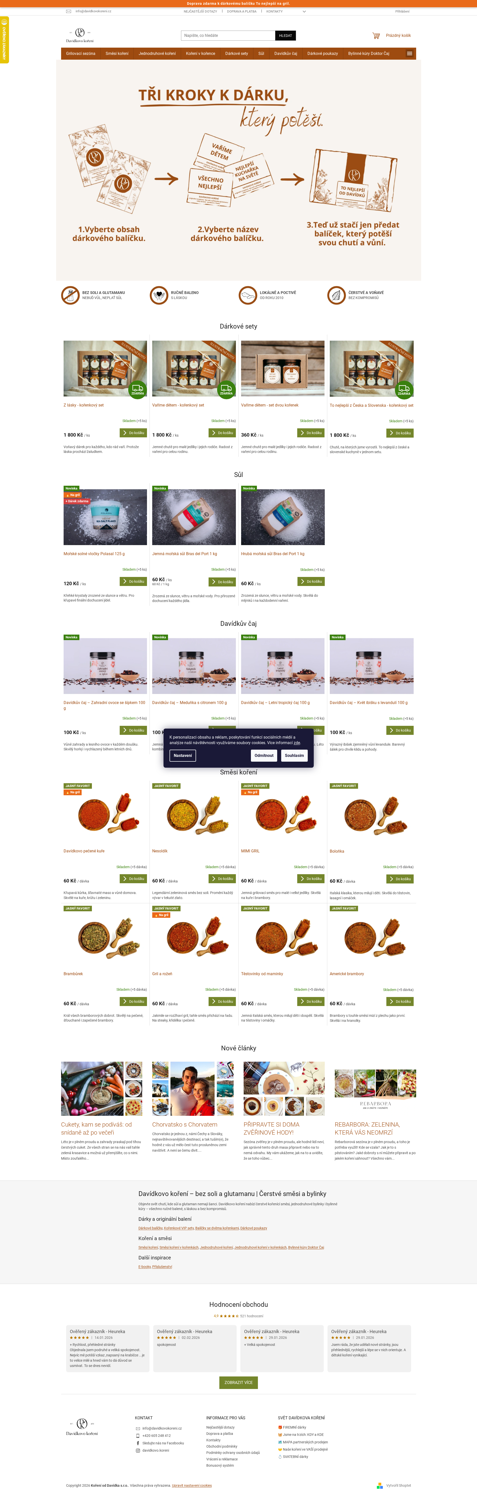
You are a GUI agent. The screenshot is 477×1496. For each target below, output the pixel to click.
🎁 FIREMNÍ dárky (292, 1427)
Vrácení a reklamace (222, 1459)
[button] (83, 170)
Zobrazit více (239, 1382)
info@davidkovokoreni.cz (162, 1428)
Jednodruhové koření (216, 1247)
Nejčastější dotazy (200, 11)
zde (297, 742)
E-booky (144, 1267)
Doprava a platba (241, 11)
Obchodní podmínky (221, 1446)
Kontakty (274, 11)
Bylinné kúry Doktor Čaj (306, 1247)
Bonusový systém (220, 1465)
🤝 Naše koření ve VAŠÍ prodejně (303, 1449)
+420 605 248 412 (156, 1436)
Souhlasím (294, 755)
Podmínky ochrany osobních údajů (233, 1453)
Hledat (285, 36)
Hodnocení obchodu (238, 1304)
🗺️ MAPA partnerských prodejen (303, 1442)
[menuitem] (80, 54)
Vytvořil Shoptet (398, 1485)
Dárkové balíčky (150, 1228)
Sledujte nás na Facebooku (163, 1443)
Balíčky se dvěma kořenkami (217, 1228)
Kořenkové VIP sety (179, 1228)
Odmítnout (264, 755)
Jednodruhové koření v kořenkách (260, 1247)
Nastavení (183, 755)
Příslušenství (162, 1267)
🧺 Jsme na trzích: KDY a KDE (301, 1435)
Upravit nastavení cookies (192, 1485)
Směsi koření (148, 1247)
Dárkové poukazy (253, 1228)
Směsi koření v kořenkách (179, 1247)
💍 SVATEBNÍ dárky (293, 1457)
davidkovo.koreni (155, 1450)
